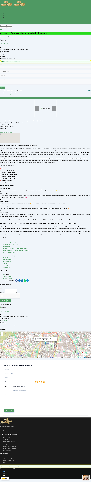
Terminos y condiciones (8, 460)
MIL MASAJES (4, 44)
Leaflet (77, 357)
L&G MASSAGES (7, 261)
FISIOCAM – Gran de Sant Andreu (11, 244)
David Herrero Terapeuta (9, 252)
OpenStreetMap (83, 357)
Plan (4, 15)
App (4, 17)
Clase (4, 21)
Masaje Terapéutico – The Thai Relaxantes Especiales (16, 250)
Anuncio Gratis (4, 8)
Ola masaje (5, 265)
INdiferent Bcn (6, 246)
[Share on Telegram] (27, 280)
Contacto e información (8, 457)
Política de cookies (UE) (8, 450)
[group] (45, 61)
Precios (4, 462)
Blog (4, 19)
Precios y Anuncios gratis (9, 441)
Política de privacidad (8, 458)
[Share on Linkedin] (22, 280)
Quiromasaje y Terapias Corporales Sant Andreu (15, 243)
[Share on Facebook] (16, 280)
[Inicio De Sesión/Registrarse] (0, 10)
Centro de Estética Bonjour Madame (12, 256)
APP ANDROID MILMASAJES (10, 448)
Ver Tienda (4, 53)
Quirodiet (5, 263)
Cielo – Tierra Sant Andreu (9, 241)
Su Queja (2, 292)
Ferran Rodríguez (7, 259)
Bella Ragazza (6, 267)
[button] (45, 343)
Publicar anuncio (6, 437)
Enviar (2, 87)
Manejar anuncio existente (9, 443)
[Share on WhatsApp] (25, 280)
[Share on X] (19, 280)
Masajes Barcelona (7, 95)
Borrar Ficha (5, 445)
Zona (4, 13)
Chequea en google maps (6, 132)
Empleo (4, 22)
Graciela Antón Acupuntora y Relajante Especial (15, 248)
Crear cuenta (5, 439)
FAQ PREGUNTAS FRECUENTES (10, 446)
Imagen (6, 386)
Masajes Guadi (6, 257)
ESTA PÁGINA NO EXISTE (9, 254)
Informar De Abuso (8, 278)
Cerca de (3, 300)
